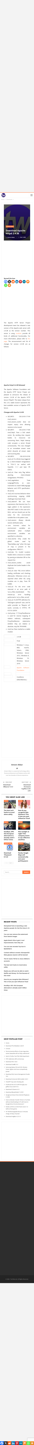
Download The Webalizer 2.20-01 (15, 1046)
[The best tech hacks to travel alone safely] (10, 804)
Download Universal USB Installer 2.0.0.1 (17, 1079)
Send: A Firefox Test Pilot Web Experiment (17, 1056)
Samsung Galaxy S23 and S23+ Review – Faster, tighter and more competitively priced (17, 1069)
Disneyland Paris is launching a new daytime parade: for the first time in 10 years (16, 928)
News (6, 801)
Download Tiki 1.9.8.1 (11, 1062)
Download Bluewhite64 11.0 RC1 (15, 1092)
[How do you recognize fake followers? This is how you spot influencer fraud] (24, 804)
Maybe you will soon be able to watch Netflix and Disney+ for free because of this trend (16, 973)
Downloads (9, 226)
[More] (9, 285)
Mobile (21, 843)
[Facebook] (5, 281)
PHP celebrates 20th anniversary (15, 1059)
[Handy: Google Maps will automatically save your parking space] (24, 847)
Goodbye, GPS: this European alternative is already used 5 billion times (15, 988)
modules (18, 333)
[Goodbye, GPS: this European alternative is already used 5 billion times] (10, 825)
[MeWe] (24, 281)
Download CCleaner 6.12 (12, 1089)
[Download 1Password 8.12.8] (10, 847)
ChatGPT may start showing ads (15, 1082)
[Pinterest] (20, 281)
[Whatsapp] (5, 285)
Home (7, 1043)
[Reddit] (13, 281)
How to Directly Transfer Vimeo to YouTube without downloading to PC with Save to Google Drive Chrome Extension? (18, 1102)
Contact (8, 1048)
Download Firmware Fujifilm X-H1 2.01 (26, 788)
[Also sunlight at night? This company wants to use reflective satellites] (24, 825)
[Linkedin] (16, 281)
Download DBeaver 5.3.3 (8, 786)
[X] (9, 281)
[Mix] (27, 281)
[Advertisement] (17, 17)
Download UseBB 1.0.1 (12, 1064)
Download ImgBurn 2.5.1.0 (13, 1116)
